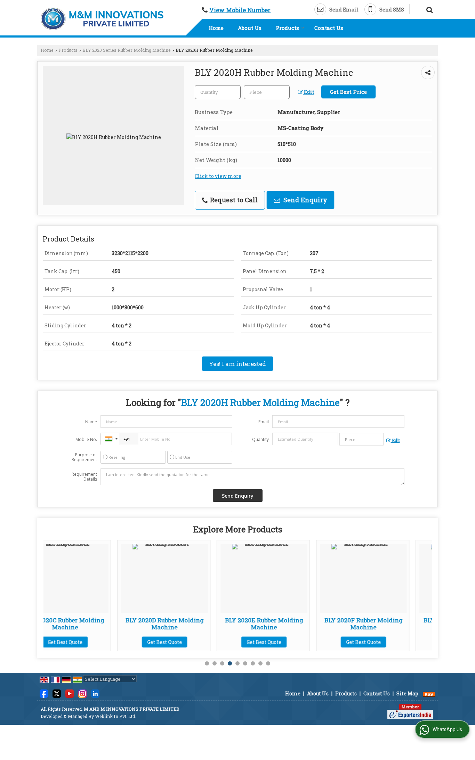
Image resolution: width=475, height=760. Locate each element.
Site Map (407, 693)
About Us (249, 27)
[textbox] (267, 92)
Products (287, 27)
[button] (240, 10)
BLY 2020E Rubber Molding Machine (195, 623)
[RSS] (429, 693)
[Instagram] (82, 693)
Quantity (260, 439)
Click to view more (218, 176)
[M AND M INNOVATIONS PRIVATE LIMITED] (102, 19)
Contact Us (328, 27)
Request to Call (233, 200)
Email (263, 422)
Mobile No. (86, 439)
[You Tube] (69, 693)
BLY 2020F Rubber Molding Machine (294, 623)
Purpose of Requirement (84, 457)
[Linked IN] (95, 693)
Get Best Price (348, 91)
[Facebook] (44, 693)
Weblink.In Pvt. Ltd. (115, 716)
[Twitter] (57, 693)
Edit (308, 92)
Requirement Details (84, 477)
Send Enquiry (304, 200)
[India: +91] (110, 439)
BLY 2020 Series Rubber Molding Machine (126, 50)
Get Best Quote (95, 642)
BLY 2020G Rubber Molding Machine (394, 623)
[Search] (428, 9)
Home (216, 27)
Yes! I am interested (237, 364)
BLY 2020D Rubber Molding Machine (96, 623)
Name (91, 422)
